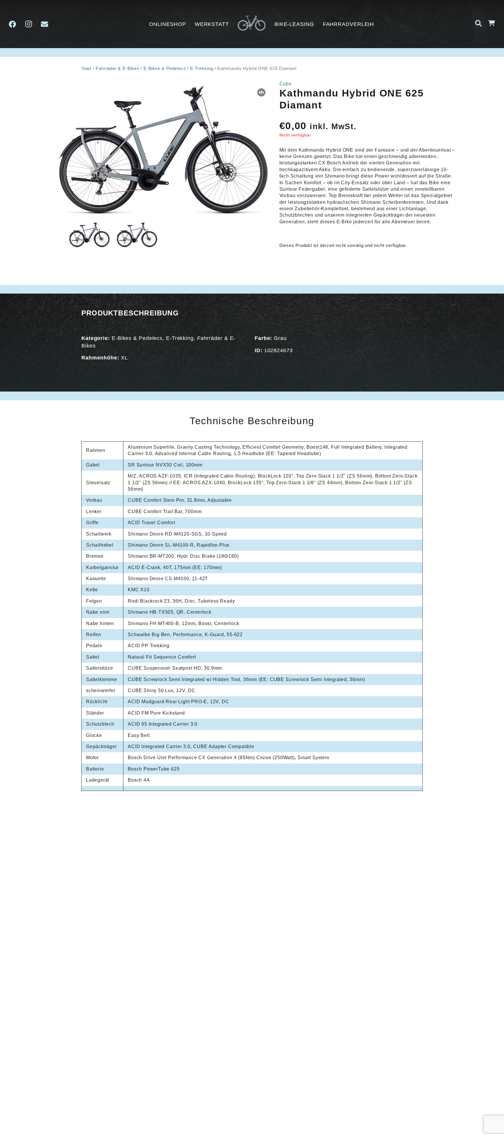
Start (86, 68)
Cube (285, 83)
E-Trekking (201, 68)
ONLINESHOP (167, 24)
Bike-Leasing (294, 24)
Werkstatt (212, 24)
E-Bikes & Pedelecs (165, 68)
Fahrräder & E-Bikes (117, 68)
